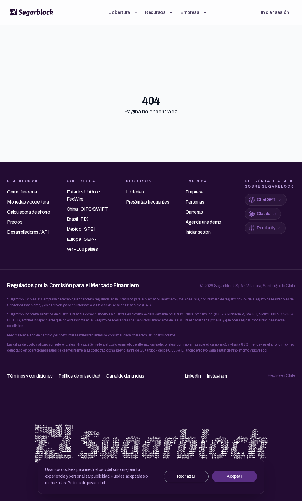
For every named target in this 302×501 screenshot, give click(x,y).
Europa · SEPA (81, 239)
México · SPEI (81, 229)
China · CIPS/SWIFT (87, 209)
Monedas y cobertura (28, 201)
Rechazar (186, 476)
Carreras (194, 211)
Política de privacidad (86, 483)
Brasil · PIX (77, 219)
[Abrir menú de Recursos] (171, 12)
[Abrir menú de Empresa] (205, 12)
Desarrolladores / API (28, 232)
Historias (135, 191)
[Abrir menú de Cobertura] (136, 12)
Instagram (217, 375)
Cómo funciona (22, 191)
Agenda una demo (203, 222)
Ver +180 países (82, 249)
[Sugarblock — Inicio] (32, 12)
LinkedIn (193, 375)
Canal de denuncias (125, 375)
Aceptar (234, 476)
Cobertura (119, 12)
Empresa (190, 12)
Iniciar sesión (275, 12)
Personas (195, 201)
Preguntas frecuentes (147, 201)
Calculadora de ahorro (28, 211)
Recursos (155, 12)
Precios (14, 222)
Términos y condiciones (29, 375)
